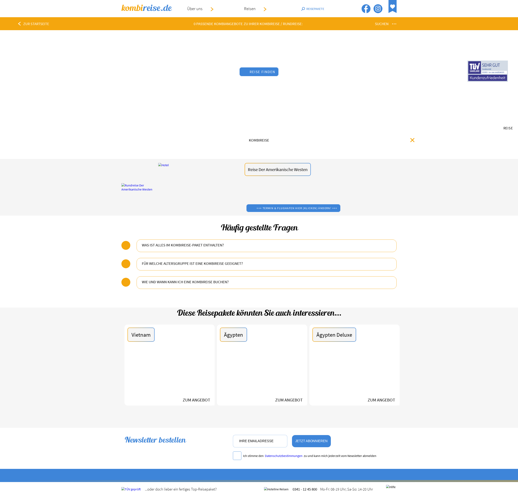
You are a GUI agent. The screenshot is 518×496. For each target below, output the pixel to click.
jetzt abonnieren (311, 441)
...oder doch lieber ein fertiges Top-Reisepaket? (181, 489)
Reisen (250, 8)
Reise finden (262, 71)
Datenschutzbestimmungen (284, 456)
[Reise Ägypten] (262, 375)
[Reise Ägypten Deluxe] (354, 375)
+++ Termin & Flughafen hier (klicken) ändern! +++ (297, 208)
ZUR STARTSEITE (36, 23)
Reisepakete (315, 9)
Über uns (195, 8)
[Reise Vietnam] (169, 375)
